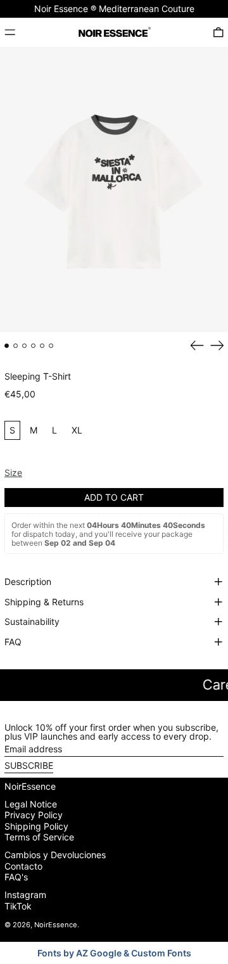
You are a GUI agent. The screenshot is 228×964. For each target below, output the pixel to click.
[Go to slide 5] (42, 346)
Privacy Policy (33, 814)
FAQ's (16, 876)
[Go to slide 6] (51, 346)
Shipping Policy (36, 826)
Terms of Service (39, 837)
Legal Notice (30, 804)
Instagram (25, 894)
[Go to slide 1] (6, 346)
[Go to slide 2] (15, 346)
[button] (218, 32)
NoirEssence (30, 786)
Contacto (23, 866)
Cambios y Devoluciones (55, 854)
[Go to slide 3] (24, 346)
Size (13, 472)
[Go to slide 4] (33, 346)
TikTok (18, 906)
